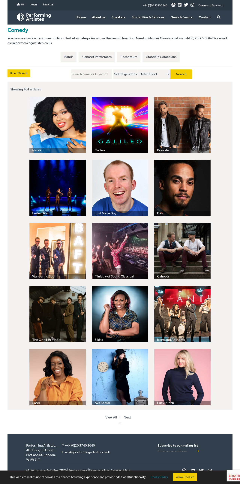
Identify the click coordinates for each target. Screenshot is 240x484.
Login (33, 4)
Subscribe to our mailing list (178, 445)
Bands (69, 57)
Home (81, 17)
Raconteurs (129, 57)
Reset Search (19, 73)
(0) (22, 4)
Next (127, 417)
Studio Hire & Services (148, 17)
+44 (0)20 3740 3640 (155, 5)
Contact (205, 17)
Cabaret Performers (97, 57)
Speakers (118, 17)
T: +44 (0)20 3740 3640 (78, 445)
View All (111, 417)
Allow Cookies (185, 477)
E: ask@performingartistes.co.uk (86, 452)
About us (98, 17)
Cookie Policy (159, 477)
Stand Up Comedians (161, 57)
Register (48, 4)
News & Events (182, 17)
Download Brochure (210, 5)
